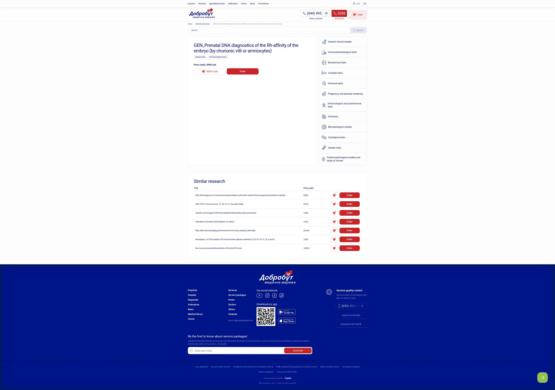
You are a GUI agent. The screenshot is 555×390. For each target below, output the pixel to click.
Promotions (263, 3)
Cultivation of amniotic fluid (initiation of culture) (214, 222)
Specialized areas (217, 3)
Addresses (233, 3)
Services (202, 3)
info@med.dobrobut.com (243, 320)
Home (190, 24)
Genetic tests (200, 57)
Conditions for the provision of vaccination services (253, 367)
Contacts (232, 314)
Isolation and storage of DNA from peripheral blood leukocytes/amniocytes (225, 213)
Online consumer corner (329, 367)
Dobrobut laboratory (203, 24)
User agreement (201, 367)
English (288, 378)
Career (191, 319)
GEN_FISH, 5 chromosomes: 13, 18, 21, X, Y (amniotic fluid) (219, 204)
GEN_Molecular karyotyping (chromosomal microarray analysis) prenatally (225, 230)
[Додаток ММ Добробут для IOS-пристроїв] (287, 321)
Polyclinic (192, 290)
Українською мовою (273, 378)
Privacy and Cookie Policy (287, 372)
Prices (244, 3)
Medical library (195, 314)
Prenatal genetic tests (217, 57)
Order (243, 71)
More (252, 3)
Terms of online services (220, 367)
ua (364, 3)
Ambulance (193, 304)
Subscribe (298, 350)
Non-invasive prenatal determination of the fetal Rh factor (218, 248)
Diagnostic (193, 299)
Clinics (231, 309)
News (191, 309)
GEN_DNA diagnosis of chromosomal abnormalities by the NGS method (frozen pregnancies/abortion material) (240, 195)
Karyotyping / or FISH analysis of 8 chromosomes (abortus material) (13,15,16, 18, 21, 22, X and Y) (235, 239)
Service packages (237, 295)
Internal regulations (266, 372)
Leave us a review (351, 315)
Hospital (192, 295)
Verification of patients (351, 367)
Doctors (191, 3)
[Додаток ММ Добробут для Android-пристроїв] (287, 312)
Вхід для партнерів (351, 324)
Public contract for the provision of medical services (296, 367)
